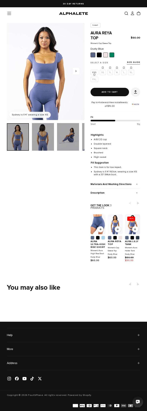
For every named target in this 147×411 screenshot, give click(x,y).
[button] (9, 13)
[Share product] (135, 92)
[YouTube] (24, 378)
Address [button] (12, 363)
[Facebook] (17, 378)
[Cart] (138, 13)
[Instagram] (9, 378)
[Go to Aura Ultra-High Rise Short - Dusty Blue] (98, 224)
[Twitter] (40, 378)
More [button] (10, 349)
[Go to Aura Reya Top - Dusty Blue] (115, 224)
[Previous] (130, 284)
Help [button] (9, 335)
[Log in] (132, 13)
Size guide (133, 62)
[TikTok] (32, 378)
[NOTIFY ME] (102, 67)
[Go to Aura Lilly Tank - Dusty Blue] (132, 224)
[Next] (138, 203)
